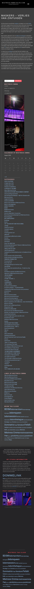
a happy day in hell (9, 183)
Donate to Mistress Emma (24, 452)
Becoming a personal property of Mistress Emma (16, 215)
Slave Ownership (8, 333)
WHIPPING (6, 439)
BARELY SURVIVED (9, 206)
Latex (8, 429)
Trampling (7, 362)
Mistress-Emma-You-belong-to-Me (13, 300)
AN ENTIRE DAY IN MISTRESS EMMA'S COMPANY (16, 192)
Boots (6, 222)
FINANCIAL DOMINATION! (10, 259)
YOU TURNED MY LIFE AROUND (12, 369)
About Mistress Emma (10, 190)
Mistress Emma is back (10, 294)
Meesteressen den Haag (10, 382)
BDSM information (9, 209)
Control (10, 422)
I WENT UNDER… (8, 284)
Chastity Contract (9, 227)
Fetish (6, 254)
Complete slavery (8, 229)
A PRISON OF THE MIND (10, 188)
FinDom (6, 427)
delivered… (7, 234)
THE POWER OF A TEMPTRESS (12, 353)
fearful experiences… (9, 250)
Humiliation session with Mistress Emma (14, 271)
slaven (29, 23)
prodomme (21, 436)
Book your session (26, 451)
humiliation (29, 427)
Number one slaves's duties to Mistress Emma (16, 312)
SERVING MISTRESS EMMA (11, 323)
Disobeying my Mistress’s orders (12, 236)
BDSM (6, 208)
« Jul (5, 176)
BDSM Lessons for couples (12, 451)
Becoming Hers (8, 216)
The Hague (27, 438)
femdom (20, 425)
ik (21, 47)
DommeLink (24, 454)
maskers (17, 23)
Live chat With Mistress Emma (10, 452)
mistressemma (26, 433)
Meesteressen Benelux (10, 391)
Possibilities (14, 454)
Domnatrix (7, 241)
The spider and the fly (9, 356)
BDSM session (20, 416)
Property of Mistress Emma (12, 507)
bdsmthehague (16, 419)
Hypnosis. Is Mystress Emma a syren (13, 273)
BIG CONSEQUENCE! (9, 218)
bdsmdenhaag (26, 409)
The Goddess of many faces (11, 347)
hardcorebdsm (24, 427)
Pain (6, 436)
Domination (24, 422)
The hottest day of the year (11, 349)
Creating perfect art (9, 232)
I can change (7, 277)
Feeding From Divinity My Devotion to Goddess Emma (17, 252)
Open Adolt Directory (9, 389)
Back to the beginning (9, 204)
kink (5, 430)
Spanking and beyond (9, 335)
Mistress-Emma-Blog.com (13, 2)
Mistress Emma (12, 432)
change (6, 225)
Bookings (6, 220)
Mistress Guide (8, 394)
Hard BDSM (7, 266)
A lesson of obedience (10, 186)
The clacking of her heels (10, 344)
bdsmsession (10, 416)
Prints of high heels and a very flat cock (14, 316)
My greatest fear (8, 307)
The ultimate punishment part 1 (12, 360)
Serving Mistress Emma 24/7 (11, 324)
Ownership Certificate (10, 314)
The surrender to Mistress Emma (12, 358)
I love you (6, 280)
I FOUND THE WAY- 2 (9, 278)
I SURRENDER (7, 282)
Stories (6, 339)
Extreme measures (9, 246)
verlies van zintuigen (20, 35)
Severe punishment (9, 328)
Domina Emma (19, 422)
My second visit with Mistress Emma (13, 310)
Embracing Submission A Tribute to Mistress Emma (17, 245)
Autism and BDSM (9, 200)
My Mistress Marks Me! (10, 308)
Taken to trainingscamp (10, 342)
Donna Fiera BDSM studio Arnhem (12, 379)
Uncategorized (8, 365)
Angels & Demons (8, 199)
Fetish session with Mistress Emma (13, 257)
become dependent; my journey (12, 213)
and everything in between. (11, 193)
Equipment (27, 449)
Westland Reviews (9, 402)
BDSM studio (7, 211)
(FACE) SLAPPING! (8, 181)
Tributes (6, 363)
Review (6, 321)
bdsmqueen (15, 412)
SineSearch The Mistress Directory (13, 387)
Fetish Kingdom (8, 398)
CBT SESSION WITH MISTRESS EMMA (13, 223)
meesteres (12, 430)
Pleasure (9, 436)
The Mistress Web (9, 386)
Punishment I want (9, 317)
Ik (5, 47)
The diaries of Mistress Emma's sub (13, 346)
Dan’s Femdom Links (9, 400)
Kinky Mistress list (9, 380)
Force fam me (8, 262)
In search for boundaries (10, 285)
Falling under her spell (9, 248)
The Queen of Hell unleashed (11, 354)
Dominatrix (7, 239)
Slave (5, 331)
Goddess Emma (12, 427)
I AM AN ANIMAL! (8, 275)
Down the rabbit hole (9, 243)
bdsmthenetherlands (27, 419)
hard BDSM (18, 427)
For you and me (8, 261)
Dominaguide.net (8, 396)
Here (4, 478)
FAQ (21, 451)
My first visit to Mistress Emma (12, 305)
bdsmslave (27, 416)
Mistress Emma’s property (11, 298)
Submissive (7, 340)
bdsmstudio (7, 419)
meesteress (18, 429)
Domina (6, 238)
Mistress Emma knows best (11, 296)
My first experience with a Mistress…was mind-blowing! (18, 301)
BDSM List (7, 393)
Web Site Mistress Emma (10, 375)
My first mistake (8, 303)
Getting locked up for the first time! (13, 264)
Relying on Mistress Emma (11, 319)
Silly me (6, 330)
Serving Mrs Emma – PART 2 (11, 326)
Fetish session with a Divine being (12, 255)
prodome (14, 436)
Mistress (6, 293)
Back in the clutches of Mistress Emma (14, 202)
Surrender (23, 438)
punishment (29, 436)
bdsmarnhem (17, 409)
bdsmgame (6, 413)
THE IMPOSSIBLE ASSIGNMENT (12, 351)
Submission (12, 438)
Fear (15, 425)
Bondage (6, 422)
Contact (6, 231)
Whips (6, 367)
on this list (14, 486)
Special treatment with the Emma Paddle (14, 337)
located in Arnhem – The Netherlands (13, 287)
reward (5, 438)
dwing (10, 51)
